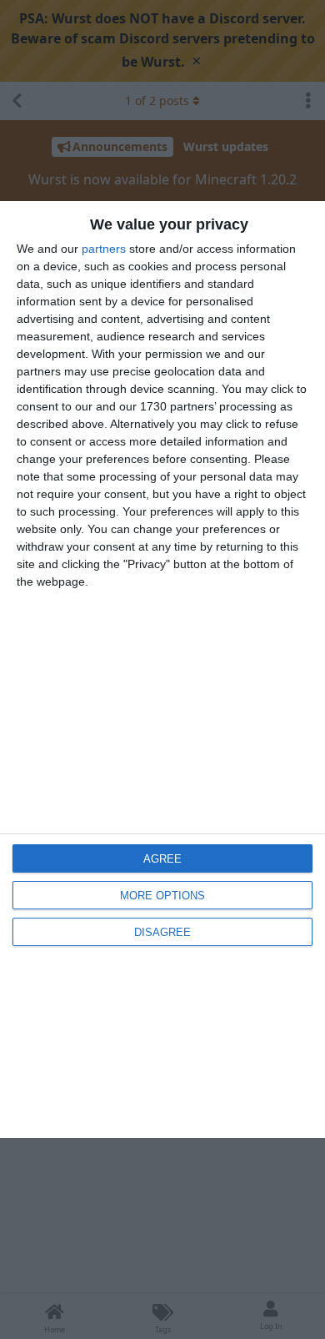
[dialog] (162, 670)
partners (104, 248)
